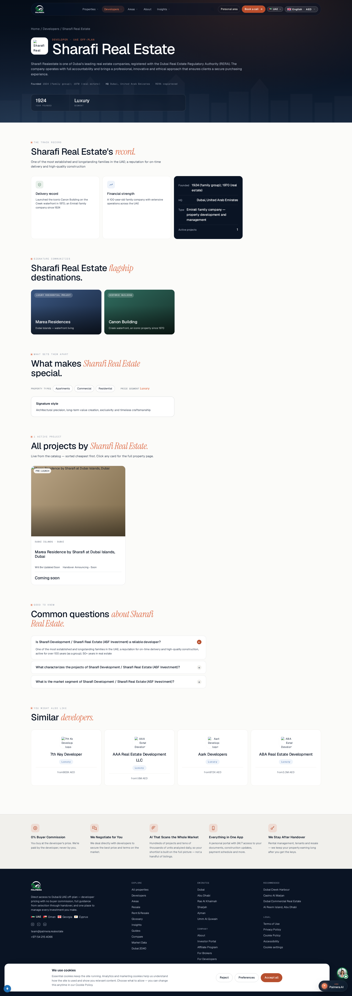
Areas (131, 9)
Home (35, 29)
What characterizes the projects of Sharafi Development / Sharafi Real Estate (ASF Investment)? (118, 667)
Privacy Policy (272, 929)
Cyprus (83, 917)
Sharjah (202, 907)
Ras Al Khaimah (207, 901)
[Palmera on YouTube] (38, 924)
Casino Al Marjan (273, 895)
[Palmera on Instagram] (32, 924)
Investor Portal (206, 941)
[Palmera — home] (39, 9)
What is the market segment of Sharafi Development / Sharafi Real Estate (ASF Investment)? (118, 681)
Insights (162, 9)
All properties (140, 889)
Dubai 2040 (139, 948)
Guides (136, 930)
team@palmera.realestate (47, 931)
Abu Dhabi (203, 895)
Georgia (67, 917)
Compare (137, 936)
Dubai (201, 889)
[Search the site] (212, 9)
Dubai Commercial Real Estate (282, 901)
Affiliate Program (207, 947)
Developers (111, 9)
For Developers (207, 959)
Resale (136, 907)
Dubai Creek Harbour (276, 889)
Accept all (271, 977)
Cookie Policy (271, 935)
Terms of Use (271, 924)
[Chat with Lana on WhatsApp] (342, 973)
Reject (224, 977)
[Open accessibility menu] (7, 988)
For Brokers (204, 953)
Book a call (253, 9)
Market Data (139, 942)
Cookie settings (273, 947)
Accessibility (271, 941)
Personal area (229, 9)
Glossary (137, 919)
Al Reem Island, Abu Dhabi (280, 907)
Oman (52, 917)
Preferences (247, 977)
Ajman (201, 913)
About (147, 9)
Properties (89, 9)
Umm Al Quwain (207, 919)
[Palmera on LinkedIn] (44, 924)
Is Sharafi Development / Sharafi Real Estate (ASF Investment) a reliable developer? (118, 642)
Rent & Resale (140, 913)
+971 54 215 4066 (42, 937)
